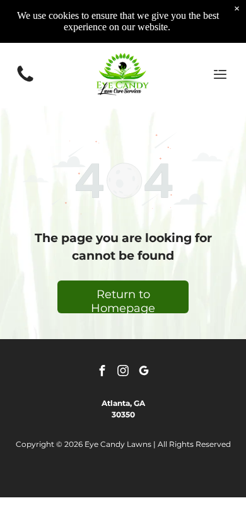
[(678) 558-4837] (25, 81)
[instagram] (123, 372)
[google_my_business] (144, 372)
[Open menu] (220, 74)
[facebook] (102, 372)
